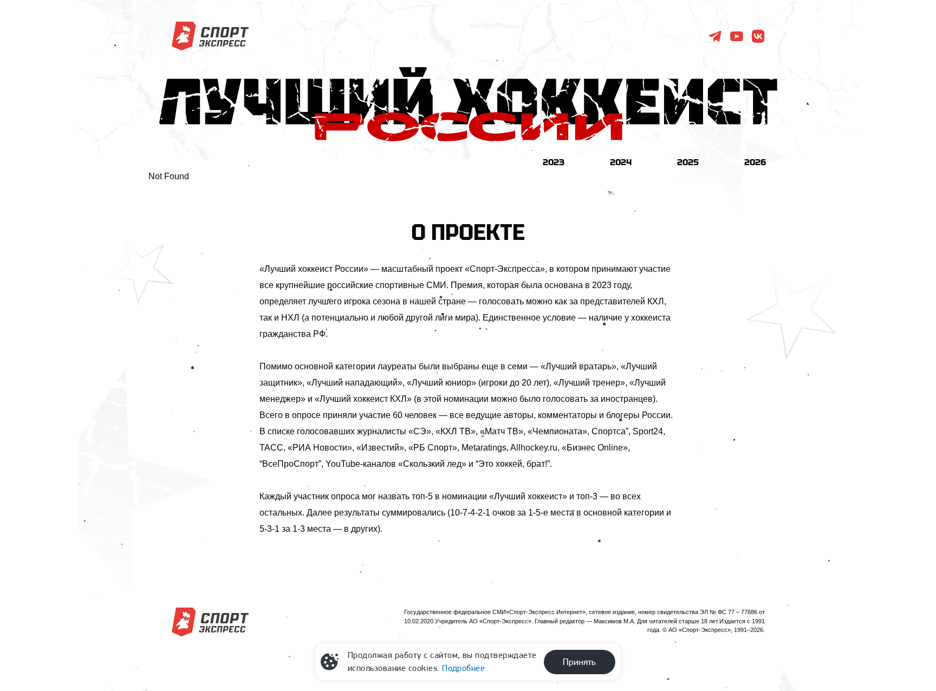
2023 (553, 162)
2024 (621, 162)
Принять (579, 661)
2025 (688, 162)
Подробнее (463, 668)
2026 (755, 162)
